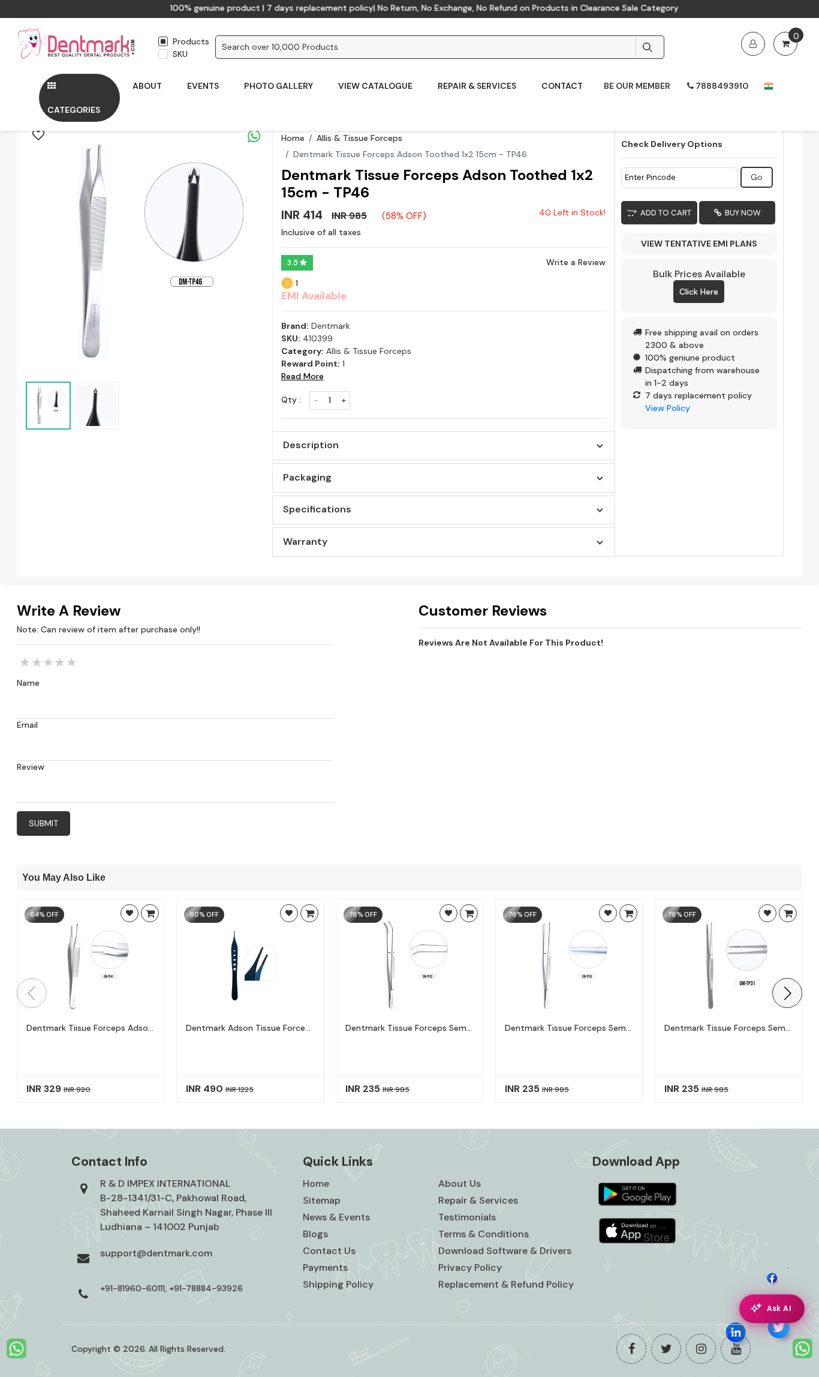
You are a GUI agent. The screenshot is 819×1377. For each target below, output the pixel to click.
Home (293, 138)
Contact (562, 85)
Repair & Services (477, 85)
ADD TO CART (664, 213)
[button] (787, 993)
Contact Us (329, 1250)
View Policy (667, 408)
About (147, 85)
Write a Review (576, 262)
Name (28, 682)
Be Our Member (637, 85)
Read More (302, 376)
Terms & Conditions (483, 1234)
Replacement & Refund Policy (506, 1284)
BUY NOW (741, 213)
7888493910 (721, 85)
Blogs (315, 1234)
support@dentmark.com (156, 1253)
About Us (459, 1183)
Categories (73, 109)
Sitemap (322, 1200)
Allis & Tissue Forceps (359, 138)
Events (203, 85)
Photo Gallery (278, 85)
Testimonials (467, 1217)
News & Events (336, 1217)
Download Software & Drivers (504, 1250)
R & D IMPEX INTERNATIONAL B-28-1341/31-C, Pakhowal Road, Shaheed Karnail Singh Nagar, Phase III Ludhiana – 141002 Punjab (186, 1205)
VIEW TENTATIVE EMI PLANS (699, 243)
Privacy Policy (470, 1267)
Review (30, 766)
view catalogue (375, 85)
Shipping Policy (338, 1284)
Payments (325, 1267)
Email (27, 724)
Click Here (698, 291)
